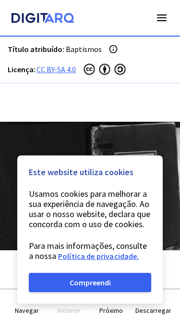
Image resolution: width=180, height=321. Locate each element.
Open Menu (161, 17)
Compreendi (90, 282)
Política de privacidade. (98, 256)
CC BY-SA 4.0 (56, 69)
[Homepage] (43, 19)
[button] (27, 305)
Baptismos (84, 49)
